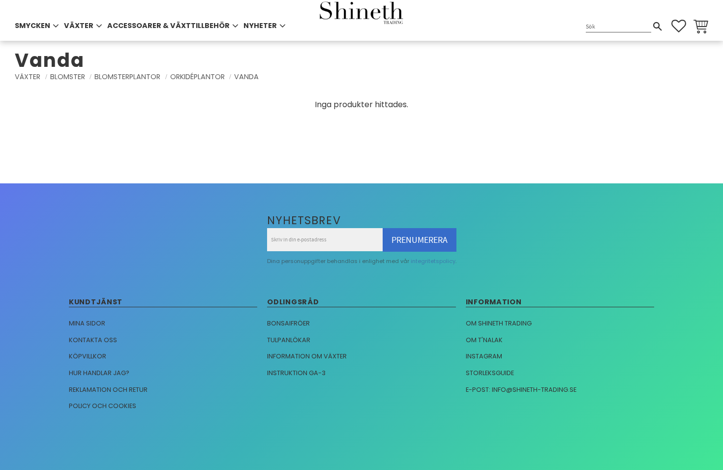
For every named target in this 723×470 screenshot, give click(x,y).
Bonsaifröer (288, 323)
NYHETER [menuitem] (260, 25)
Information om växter (307, 356)
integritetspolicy (433, 261)
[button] (678, 26)
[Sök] (657, 26)
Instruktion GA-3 (296, 373)
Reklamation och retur (108, 389)
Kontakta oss (93, 340)
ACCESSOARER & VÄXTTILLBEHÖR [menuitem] (168, 25)
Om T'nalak (484, 340)
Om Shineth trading (499, 323)
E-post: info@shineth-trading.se (521, 389)
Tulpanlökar (288, 340)
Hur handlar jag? (99, 373)
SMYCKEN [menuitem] (32, 25)
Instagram (484, 356)
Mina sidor (87, 323)
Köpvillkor (87, 356)
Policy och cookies (102, 406)
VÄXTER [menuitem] (78, 25)
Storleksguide (490, 373)
